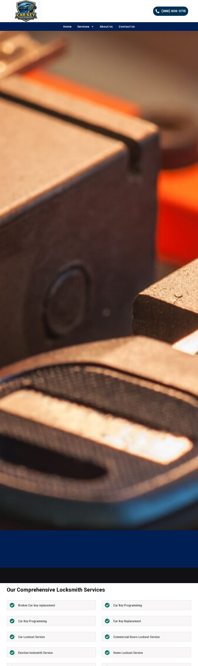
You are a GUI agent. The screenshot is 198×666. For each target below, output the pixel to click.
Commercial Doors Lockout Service (136, 637)
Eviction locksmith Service (35, 653)
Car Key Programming (127, 605)
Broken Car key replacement (36, 605)
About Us (106, 27)
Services (83, 27)
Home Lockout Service (128, 653)
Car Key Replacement (127, 621)
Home (67, 27)
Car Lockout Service (31, 637)
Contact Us (127, 27)
